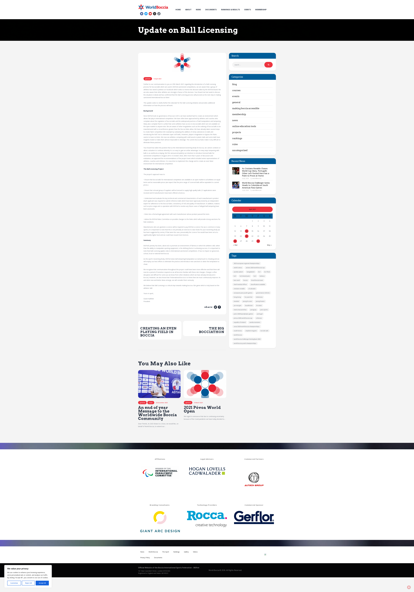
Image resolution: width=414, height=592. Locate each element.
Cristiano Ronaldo (239, 289)
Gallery (186, 552)
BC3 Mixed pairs (245, 276)
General (147, 79)
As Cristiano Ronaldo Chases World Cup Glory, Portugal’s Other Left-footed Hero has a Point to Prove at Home (255, 172)
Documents (158, 558)
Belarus (262, 276)
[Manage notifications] (409, 587)
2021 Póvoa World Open (202, 409)
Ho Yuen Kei (248, 297)
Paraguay (253, 310)
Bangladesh (251, 272)
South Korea (238, 331)
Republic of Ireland (240, 322)
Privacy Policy (145, 558)
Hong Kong (237, 297)
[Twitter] (146, 13)
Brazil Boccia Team (257, 280)
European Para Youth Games (243, 293)
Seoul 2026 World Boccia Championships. (247, 326)
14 (247, 231)
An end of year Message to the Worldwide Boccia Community (157, 413)
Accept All (42, 583)
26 (235, 241)
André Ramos (238, 268)
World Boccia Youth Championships (245, 343)
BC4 (255, 276)
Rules (235, 144)
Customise (14, 583)
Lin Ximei (259, 305)
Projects (236, 132)
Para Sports (264, 310)
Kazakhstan (249, 305)
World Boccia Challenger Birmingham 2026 (247, 339)
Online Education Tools (244, 126)
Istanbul (236, 301)
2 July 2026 (245, 190)
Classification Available (258, 284)
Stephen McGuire (251, 331)
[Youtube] (150, 13)
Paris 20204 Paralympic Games (243, 314)
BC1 (259, 272)
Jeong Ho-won (247, 301)
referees (259, 318)
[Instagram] (154, 13)
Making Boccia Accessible (245, 108)
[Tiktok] (159, 13)
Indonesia (259, 297)
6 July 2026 (245, 178)
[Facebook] (141, 13)
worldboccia (256, 178)
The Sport (165, 552)
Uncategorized (239, 150)
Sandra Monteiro (254, 322)
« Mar (235, 245)
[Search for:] (252, 65)
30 (258, 241)
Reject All (28, 583)
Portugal (260, 314)
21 (246, 236)
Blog (234, 84)
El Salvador (252, 289)
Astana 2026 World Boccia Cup (255, 268)
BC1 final (267, 272)
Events (235, 96)
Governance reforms (263, 293)
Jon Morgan (237, 305)
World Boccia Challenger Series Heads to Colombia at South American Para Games (256, 185)
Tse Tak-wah (264, 331)
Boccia (245, 280)
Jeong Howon (260, 301)
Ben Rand (237, 280)
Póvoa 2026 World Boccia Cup (243, 318)
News (151, 403)
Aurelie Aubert (238, 272)
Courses (236, 90)
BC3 (235, 276)
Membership (239, 114)
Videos (195, 552)
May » (269, 245)
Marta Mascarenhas (240, 310)
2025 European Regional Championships (247, 263)
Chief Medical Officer (240, 284)
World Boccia (238, 335)
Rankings (237, 138)
